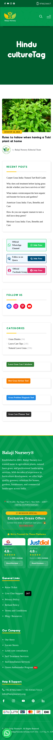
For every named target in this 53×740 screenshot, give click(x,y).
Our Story (10, 639)
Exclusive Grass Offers (27, 518)
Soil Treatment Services (17, 656)
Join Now (37, 245)
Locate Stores (12, 645)
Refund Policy (12, 605)
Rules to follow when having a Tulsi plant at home (26, 139)
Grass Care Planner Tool (18, 414)
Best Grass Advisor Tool (18, 381)
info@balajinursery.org (14, 694)
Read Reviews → (13, 563)
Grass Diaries (14, 339)
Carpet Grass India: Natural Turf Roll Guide (26, 178)
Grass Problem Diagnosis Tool (21, 398)
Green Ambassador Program (19, 667)
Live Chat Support (14, 593)
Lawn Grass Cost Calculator (20, 364)
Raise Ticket (11, 587)
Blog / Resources (13, 616)
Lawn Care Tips (15, 344)
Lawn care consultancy (16, 650)
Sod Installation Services (17, 661)
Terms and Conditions (16, 610)
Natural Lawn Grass (17, 348)
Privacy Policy (12, 599)
